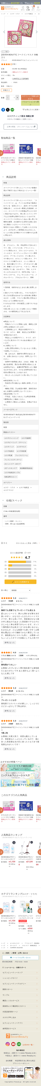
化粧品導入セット (10, 477)
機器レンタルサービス (11, 1000)
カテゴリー (8, 482)
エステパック (9, 446)
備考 (5, 516)
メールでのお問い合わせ (21, 957)
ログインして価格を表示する (30, 97)
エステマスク (21, 446)
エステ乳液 (8, 455)
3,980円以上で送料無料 (20, 78)
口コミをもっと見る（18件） (27, 543)
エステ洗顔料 (26, 438)
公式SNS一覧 (28, 1045)
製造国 (6, 422)
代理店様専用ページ (10, 1012)
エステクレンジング (11, 438)
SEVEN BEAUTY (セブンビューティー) (24, 60)
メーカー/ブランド (11, 409)
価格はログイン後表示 (20, 72)
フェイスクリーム (21, 455)
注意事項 (7, 316)
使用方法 (7, 282)
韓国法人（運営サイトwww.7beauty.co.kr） (20, 1053)
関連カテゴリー (9, 432)
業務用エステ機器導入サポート (14, 1006)
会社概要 (9, 1061)
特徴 (5, 183)
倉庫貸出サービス (9, 1028)
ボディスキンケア (10, 468)
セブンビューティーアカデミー (14, 984)
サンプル (6, 995)
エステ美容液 (21, 451)
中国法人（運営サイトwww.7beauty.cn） (21, 1056)
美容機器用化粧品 (26, 468)
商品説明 (7, 195)
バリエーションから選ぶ (30, 103)
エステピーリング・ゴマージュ (15, 442)
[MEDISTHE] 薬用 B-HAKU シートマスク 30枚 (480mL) (26, 160)
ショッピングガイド (10, 978)
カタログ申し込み (9, 1017)
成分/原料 (7, 240)
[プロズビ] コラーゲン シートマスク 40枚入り (8, 160)
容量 (5, 506)
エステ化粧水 (9, 451)
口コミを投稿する (22, 582)
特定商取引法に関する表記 (25, 1061)
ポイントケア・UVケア (12, 464)
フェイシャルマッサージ (13, 459)
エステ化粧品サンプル (12, 472)
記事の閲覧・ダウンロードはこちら (20, 127)
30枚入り (6, 90)
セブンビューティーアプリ (13, 1023)
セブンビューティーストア (13, 972)
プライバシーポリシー (21, 1063)
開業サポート (8, 989)
